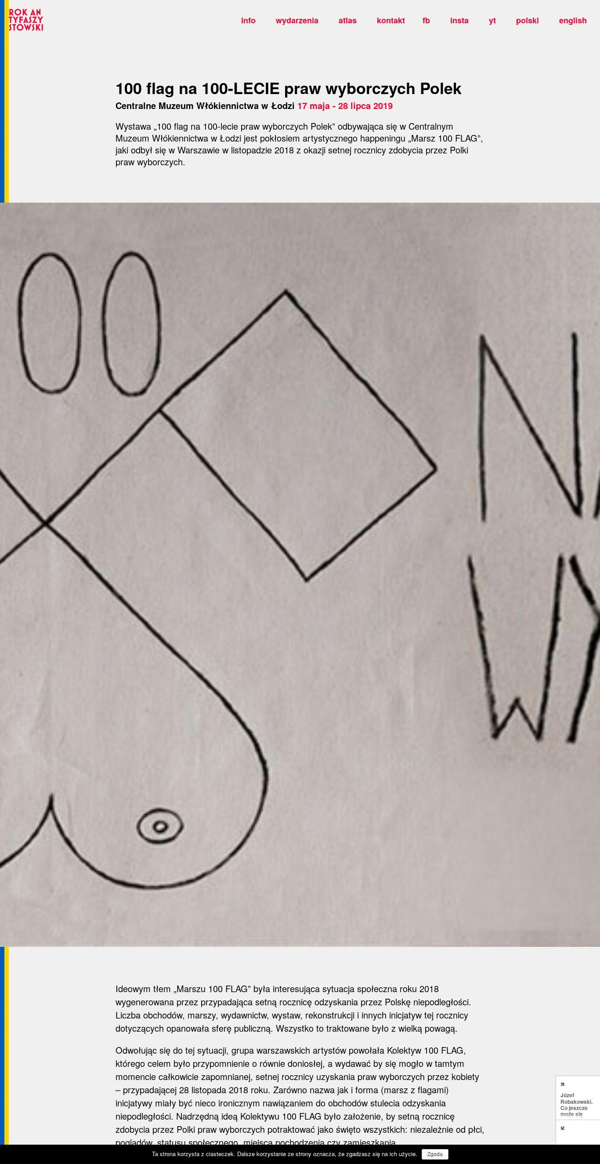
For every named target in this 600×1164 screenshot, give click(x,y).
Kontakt (391, 20)
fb (426, 20)
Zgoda (435, 1154)
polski (527, 20)
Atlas (348, 20)
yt (492, 20)
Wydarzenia (297, 20)
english (573, 20)
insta (459, 20)
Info (248, 20)
